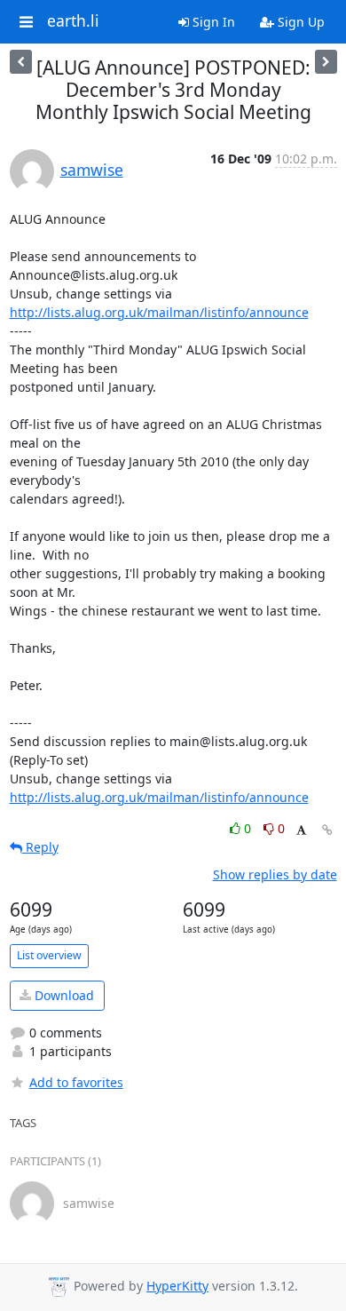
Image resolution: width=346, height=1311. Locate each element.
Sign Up (299, 21)
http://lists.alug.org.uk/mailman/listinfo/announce (159, 312)
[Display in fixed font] (301, 831)
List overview (49, 955)
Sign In (212, 21)
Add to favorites (76, 1082)
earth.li (73, 21)
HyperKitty (177, 1285)
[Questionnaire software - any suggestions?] (21, 62)
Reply (40, 846)
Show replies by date (275, 874)
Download (62, 995)
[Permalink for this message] (327, 830)
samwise (91, 169)
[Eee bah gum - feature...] (326, 62)
